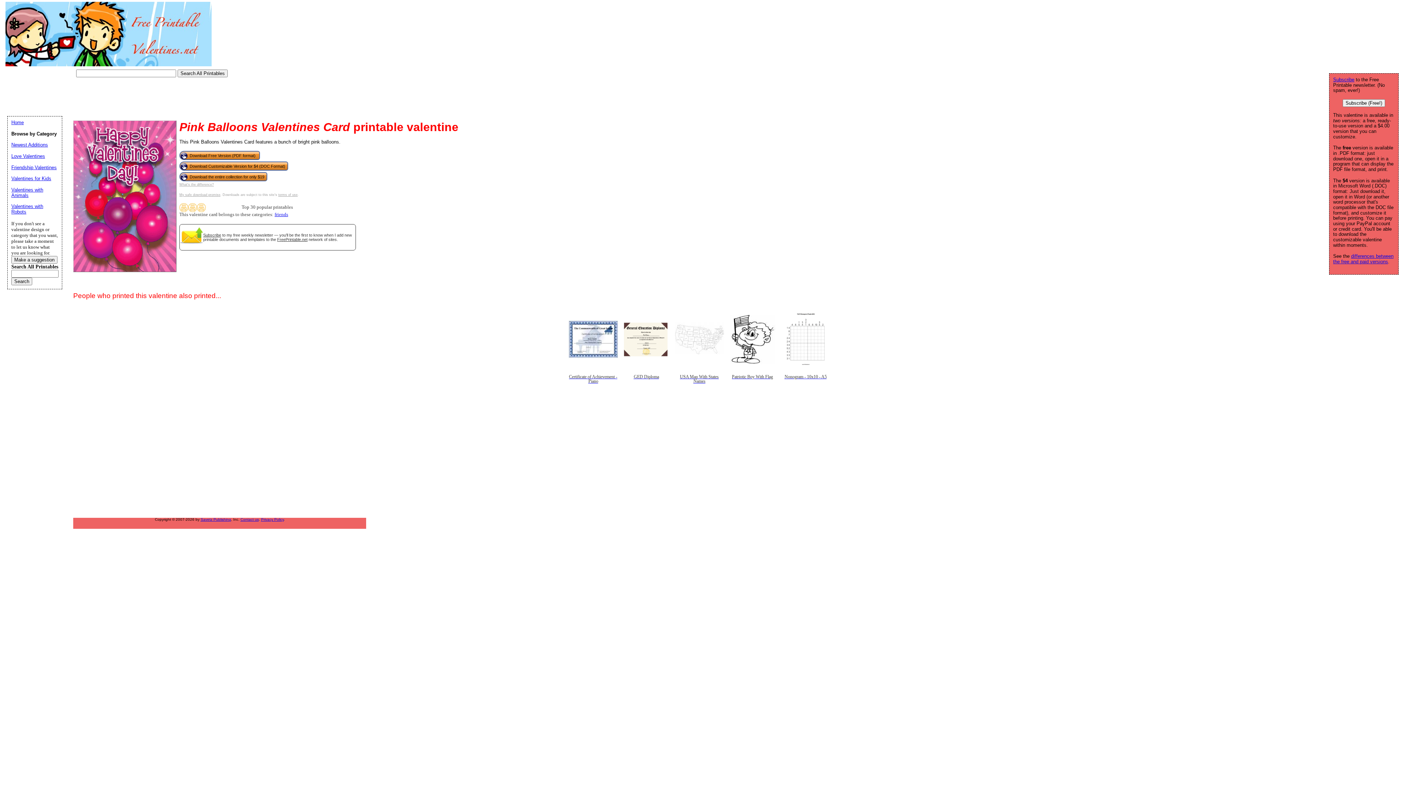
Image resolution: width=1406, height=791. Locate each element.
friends (281, 214)
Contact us (250, 519)
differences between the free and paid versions (1363, 258)
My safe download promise (199, 195)
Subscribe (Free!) (1364, 103)
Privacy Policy (272, 519)
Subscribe (212, 235)
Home (17, 122)
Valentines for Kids (31, 178)
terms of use (288, 195)
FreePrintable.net (292, 239)
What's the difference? (196, 184)
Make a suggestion (34, 260)
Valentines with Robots (27, 209)
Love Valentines (28, 156)
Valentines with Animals (27, 192)
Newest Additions (29, 145)
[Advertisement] (140, 97)
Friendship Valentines (34, 167)
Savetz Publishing (216, 519)
